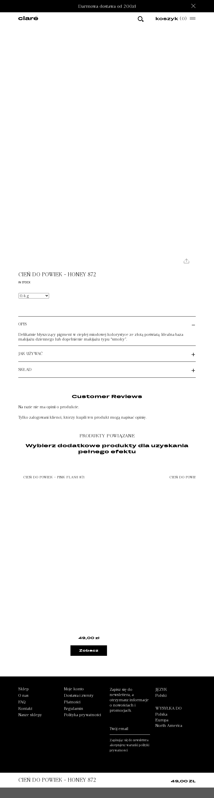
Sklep (23, 689)
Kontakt (25, 709)
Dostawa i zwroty (79, 695)
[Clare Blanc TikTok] (126, 769)
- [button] (193, 324)
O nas (23, 695)
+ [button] (193, 354)
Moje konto (74, 689)
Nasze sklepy (30, 715)
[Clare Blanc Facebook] (114, 769)
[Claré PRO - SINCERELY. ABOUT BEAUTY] (28, 18)
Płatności (72, 702)
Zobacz (88, 650)
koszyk (171, 18)
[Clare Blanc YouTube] (102, 769)
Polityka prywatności (82, 715)
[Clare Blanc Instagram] (89, 769)
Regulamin (73, 709)
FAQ (22, 702)
